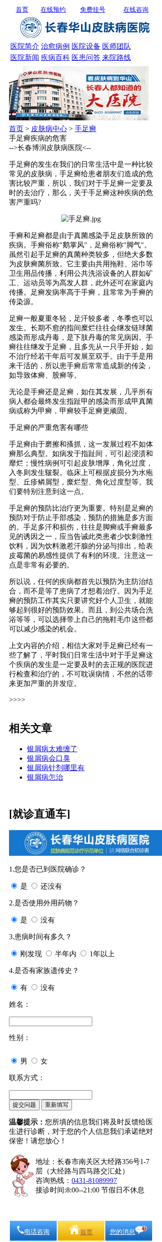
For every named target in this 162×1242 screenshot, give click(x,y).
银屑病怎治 (45, 777)
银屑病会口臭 (48, 758)
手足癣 (85, 128)
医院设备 (86, 46)
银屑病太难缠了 (52, 749)
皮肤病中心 (49, 128)
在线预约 (53, 9)
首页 (22, 9)
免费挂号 (92, 9)
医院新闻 (24, 57)
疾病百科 (55, 57)
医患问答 (86, 57)
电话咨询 (37, 1231)
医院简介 (24, 46)
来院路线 (116, 57)
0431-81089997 (94, 1180)
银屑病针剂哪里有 (56, 768)
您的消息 (122, 1231)
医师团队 (116, 46)
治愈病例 (55, 46)
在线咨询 (135, 9)
